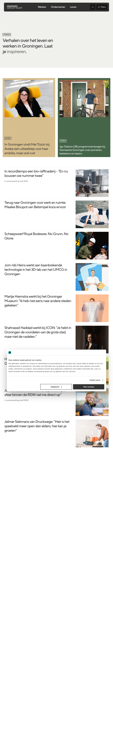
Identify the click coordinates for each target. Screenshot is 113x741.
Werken (42, 7)
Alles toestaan (88, 387)
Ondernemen (58, 7)
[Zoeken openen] (92, 7)
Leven (73, 7)
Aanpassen (55, 387)
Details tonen (95, 380)
